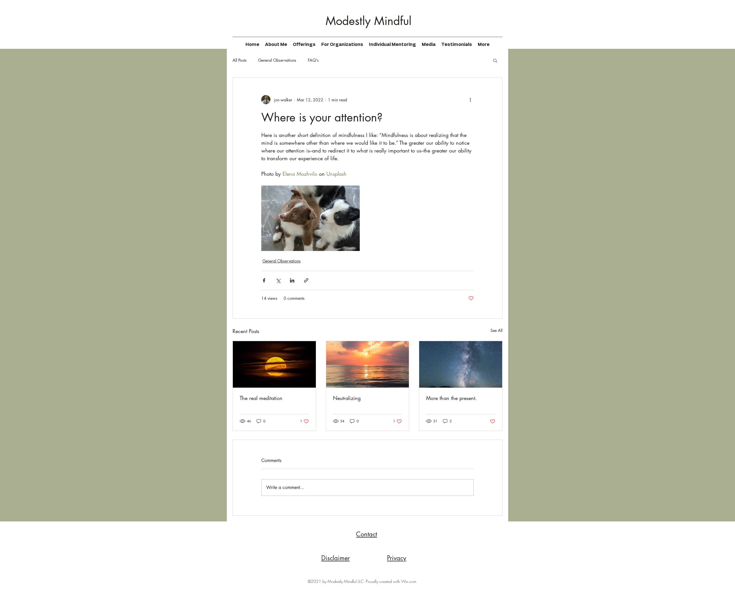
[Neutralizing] (367, 364)
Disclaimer (335, 558)
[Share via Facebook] (264, 280)
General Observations (277, 60)
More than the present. (451, 398)
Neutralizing (347, 398)
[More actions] (470, 99)
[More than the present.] (460, 364)
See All (496, 330)
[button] (495, 60)
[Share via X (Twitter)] (278, 280)
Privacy (396, 558)
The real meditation (261, 398)
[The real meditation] (274, 364)
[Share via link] (306, 280)
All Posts (240, 60)
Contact (366, 534)
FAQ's (313, 60)
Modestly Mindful (368, 20)
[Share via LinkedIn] (292, 280)
